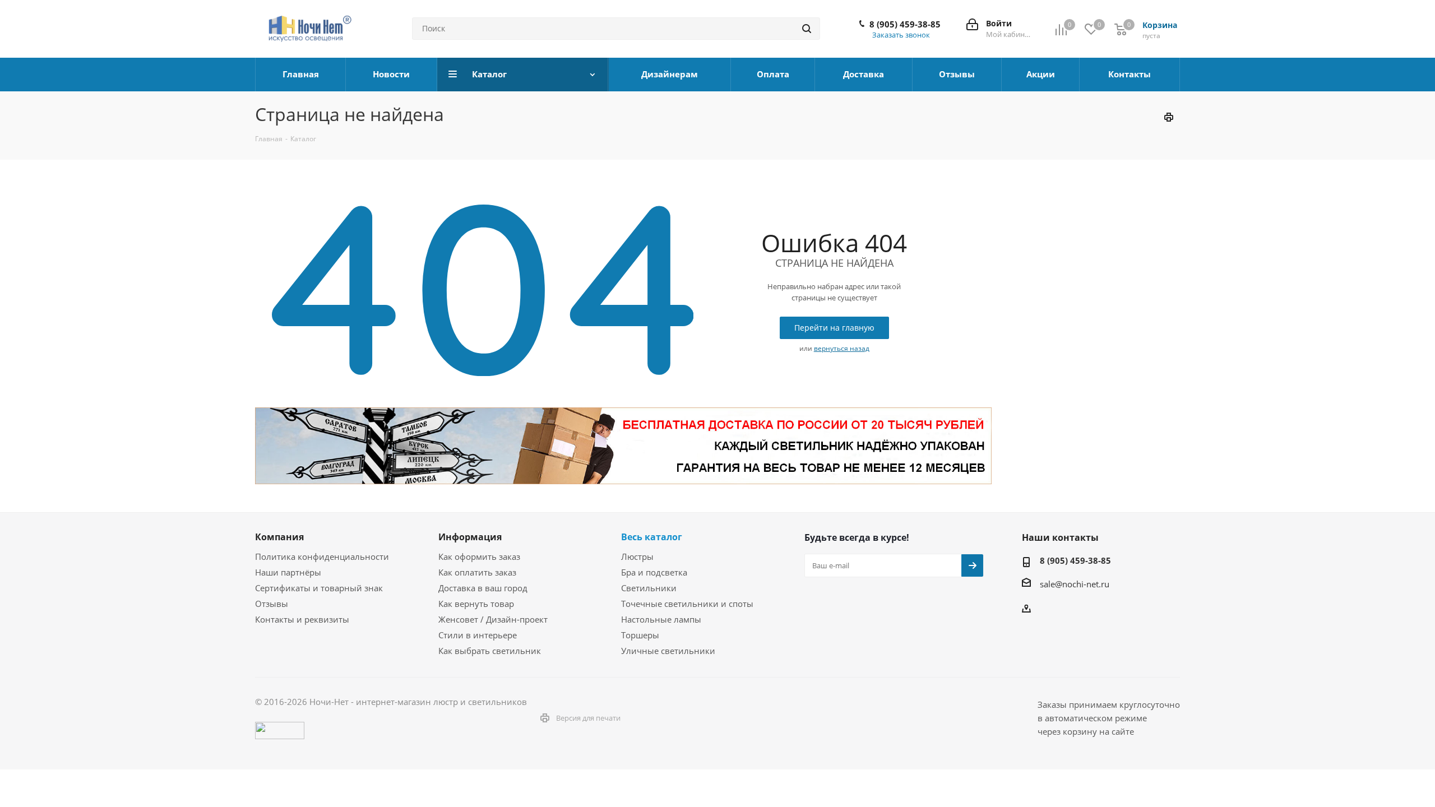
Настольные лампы (661, 619)
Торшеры (640, 635)
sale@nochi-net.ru (1074, 584)
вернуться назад (841, 348)
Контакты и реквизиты (302, 619)
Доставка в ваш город (482, 587)
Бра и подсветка (654, 572)
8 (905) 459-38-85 (905, 24)
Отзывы (271, 603)
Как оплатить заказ (477, 572)
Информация (470, 537)
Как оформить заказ (479, 556)
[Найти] (806, 28)
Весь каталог (651, 537)
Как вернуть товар (476, 603)
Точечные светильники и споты (687, 603)
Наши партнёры (288, 572)
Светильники (649, 587)
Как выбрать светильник (489, 650)
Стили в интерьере (477, 635)
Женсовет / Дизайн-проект (493, 619)
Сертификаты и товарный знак (319, 587)
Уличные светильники (668, 650)
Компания (279, 537)
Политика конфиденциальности (322, 556)
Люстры (637, 556)
